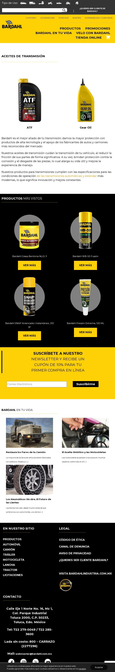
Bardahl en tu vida (53, 33)
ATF (29, 127)
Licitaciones (13, 575)
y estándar (90, 176)
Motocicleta (13, 559)
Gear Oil (85, 127)
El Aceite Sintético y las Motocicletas (84, 452)
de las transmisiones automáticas (59, 176)
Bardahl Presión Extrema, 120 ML (85, 323)
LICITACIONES (31, 18)
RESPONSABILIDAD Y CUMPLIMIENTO (99, 18)
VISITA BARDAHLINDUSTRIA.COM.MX (85, 573)
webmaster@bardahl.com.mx (33, 653)
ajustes (82, 669)
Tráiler (9, 554)
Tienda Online (88, 37)
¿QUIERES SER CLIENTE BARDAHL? (83, 560)
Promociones (97, 28)
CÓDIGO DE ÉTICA (72, 540)
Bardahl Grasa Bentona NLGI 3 (29, 256)
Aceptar (99, 667)
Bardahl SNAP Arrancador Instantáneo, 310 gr (29, 325)
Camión (9, 549)
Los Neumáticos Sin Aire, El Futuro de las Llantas (28, 501)
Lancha (9, 565)
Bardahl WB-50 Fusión (85, 256)
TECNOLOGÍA (64, 18)
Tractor (10, 570)
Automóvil (12, 544)
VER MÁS (29, 265)
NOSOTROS (77, 18)
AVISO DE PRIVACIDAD (75, 553)
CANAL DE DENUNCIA (74, 546)
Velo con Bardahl (93, 33)
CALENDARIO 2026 (47, 18)
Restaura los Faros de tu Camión (26, 452)
